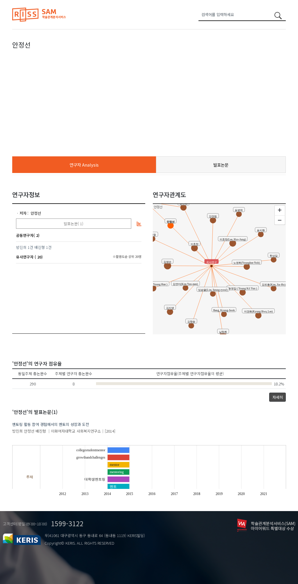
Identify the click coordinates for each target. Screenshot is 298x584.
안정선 (36, 213)
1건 (30, 247)
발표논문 (220, 165)
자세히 (277, 397)
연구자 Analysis (84, 165)
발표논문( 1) (73, 223)
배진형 (39, 247)
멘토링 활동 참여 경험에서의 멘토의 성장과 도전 (50, 424)
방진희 (21, 247)
